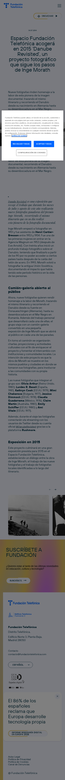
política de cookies (19, 136)
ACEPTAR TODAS (43, 144)
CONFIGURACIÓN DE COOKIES (31, 153)
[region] (32, 135)
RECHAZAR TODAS (21, 144)
